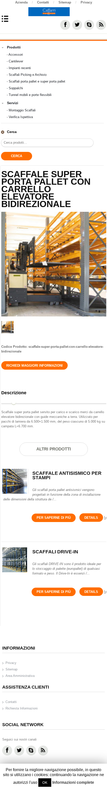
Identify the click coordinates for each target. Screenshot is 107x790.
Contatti (45, 2)
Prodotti (14, 47)
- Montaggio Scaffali (21, 110)
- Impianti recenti (19, 68)
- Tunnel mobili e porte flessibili (29, 95)
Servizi (12, 103)
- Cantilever (15, 61)
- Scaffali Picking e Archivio (27, 75)
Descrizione (13, 392)
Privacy (86, 2)
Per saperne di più (54, 518)
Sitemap (67, 2)
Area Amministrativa (20, 676)
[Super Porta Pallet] (53, 264)
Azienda (24, 2)
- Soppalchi (15, 88)
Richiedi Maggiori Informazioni (34, 365)
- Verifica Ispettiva (20, 117)
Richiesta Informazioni (21, 708)
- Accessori (15, 54)
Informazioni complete (73, 782)
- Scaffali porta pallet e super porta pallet (36, 81)
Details (91, 518)
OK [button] (44, 783)
